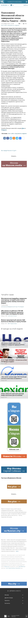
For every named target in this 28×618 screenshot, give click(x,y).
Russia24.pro (18, 568)
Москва (7, 595)
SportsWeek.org (22, 566)
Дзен (23, 128)
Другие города (9, 597)
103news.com (6, 566)
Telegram (4, 130)
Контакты (7, 603)
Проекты (7, 600)
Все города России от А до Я (8, 150)
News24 (10, 568)
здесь (17, 551)
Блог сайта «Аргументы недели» (10, 25)
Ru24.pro (13, 568)
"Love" (7, 568)
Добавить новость (15, 591)
